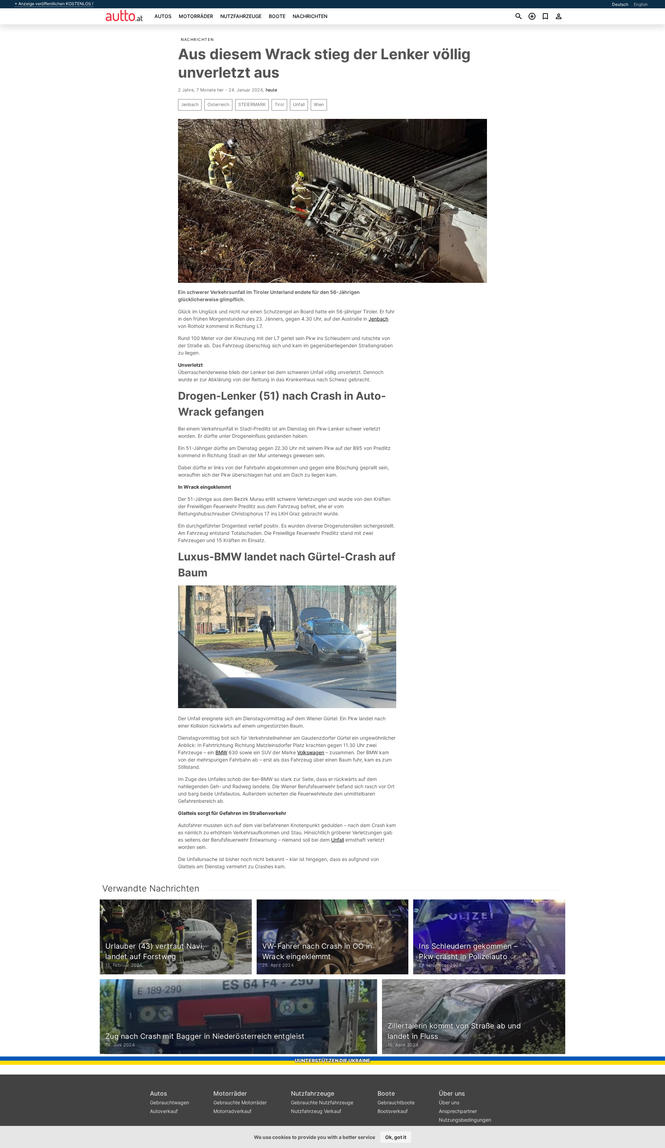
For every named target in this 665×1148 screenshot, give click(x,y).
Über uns (452, 1093)
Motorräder (196, 16)
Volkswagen (310, 752)
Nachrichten (310, 16)
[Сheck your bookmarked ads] (545, 16)
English (641, 4)
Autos (162, 16)
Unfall (299, 104)
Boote (277, 16)
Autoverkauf (164, 1111)
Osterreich (218, 104)
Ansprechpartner (458, 1111)
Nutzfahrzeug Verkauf (316, 1111)
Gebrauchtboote (396, 1102)
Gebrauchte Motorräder (240, 1102)
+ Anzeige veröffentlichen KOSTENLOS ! (54, 3)
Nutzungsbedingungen (465, 1120)
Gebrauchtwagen (169, 1102)
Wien (319, 104)
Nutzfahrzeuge (240, 16)
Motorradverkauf (232, 1111)
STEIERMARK (252, 104)
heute (271, 90)
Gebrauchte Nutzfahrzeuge (322, 1102)
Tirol (279, 104)
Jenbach (189, 104)
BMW (221, 752)
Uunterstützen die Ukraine (332, 1060)
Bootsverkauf (393, 1111)
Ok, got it (395, 1137)
